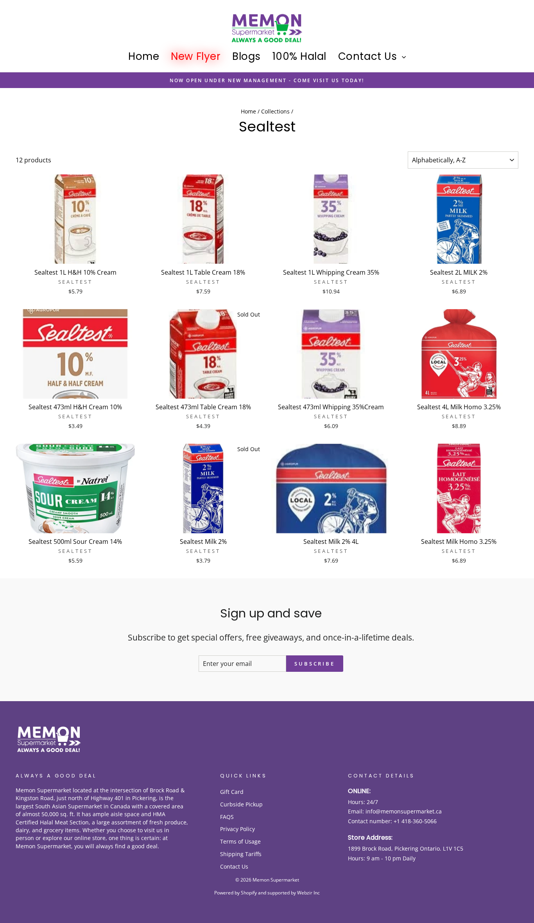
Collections (275, 111)
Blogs (246, 56)
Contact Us (369, 56)
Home (143, 56)
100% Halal (299, 56)
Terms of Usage (240, 841)
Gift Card (232, 791)
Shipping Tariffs (241, 854)
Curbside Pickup (241, 804)
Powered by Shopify (235, 892)
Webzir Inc (308, 892)
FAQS (227, 816)
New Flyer (195, 56)
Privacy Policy (237, 829)
